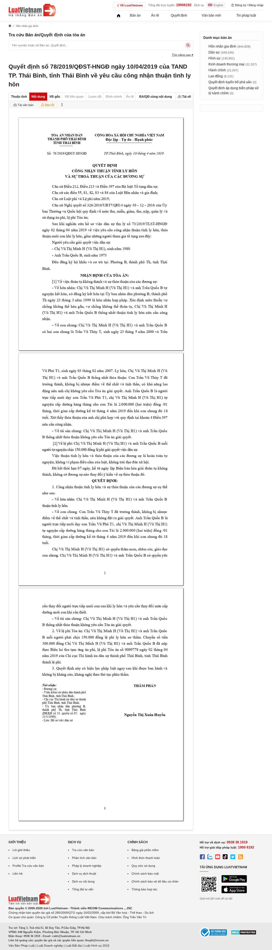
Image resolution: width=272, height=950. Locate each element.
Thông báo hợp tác (144, 889)
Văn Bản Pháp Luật (21, 945)
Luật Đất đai (73, 945)
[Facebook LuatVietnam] (202, 857)
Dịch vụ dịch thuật (84, 873)
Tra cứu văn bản (83, 850)
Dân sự (214, 52)
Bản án (135, 15)
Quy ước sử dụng (143, 865)
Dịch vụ (199, 5)
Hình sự (214, 58)
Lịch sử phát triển (24, 858)
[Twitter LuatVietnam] (232, 857)
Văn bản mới (211, 15)
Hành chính (217, 70)
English (218, 5)
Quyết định (179, 15)
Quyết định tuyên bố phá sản (230, 82)
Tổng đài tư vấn (82, 889)
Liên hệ (18, 873)
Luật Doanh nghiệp (50, 945)
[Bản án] (32, 10)
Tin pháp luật (246, 15)
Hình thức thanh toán (146, 858)
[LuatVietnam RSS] (240, 857)
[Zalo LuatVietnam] (209, 857)
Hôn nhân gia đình (222, 46)
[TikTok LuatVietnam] (225, 857)
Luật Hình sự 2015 (96, 945)
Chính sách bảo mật (145, 873)
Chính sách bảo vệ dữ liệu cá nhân (155, 881)
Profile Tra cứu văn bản (28, 865)
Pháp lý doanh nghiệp (86, 865)
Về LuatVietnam (131, 5)
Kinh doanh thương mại (226, 64)
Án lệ (155, 15)
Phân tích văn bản (84, 858)
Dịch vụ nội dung (83, 881)
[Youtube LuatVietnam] (217, 857)
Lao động (215, 76)
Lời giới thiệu (21, 850)
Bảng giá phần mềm (145, 850)
